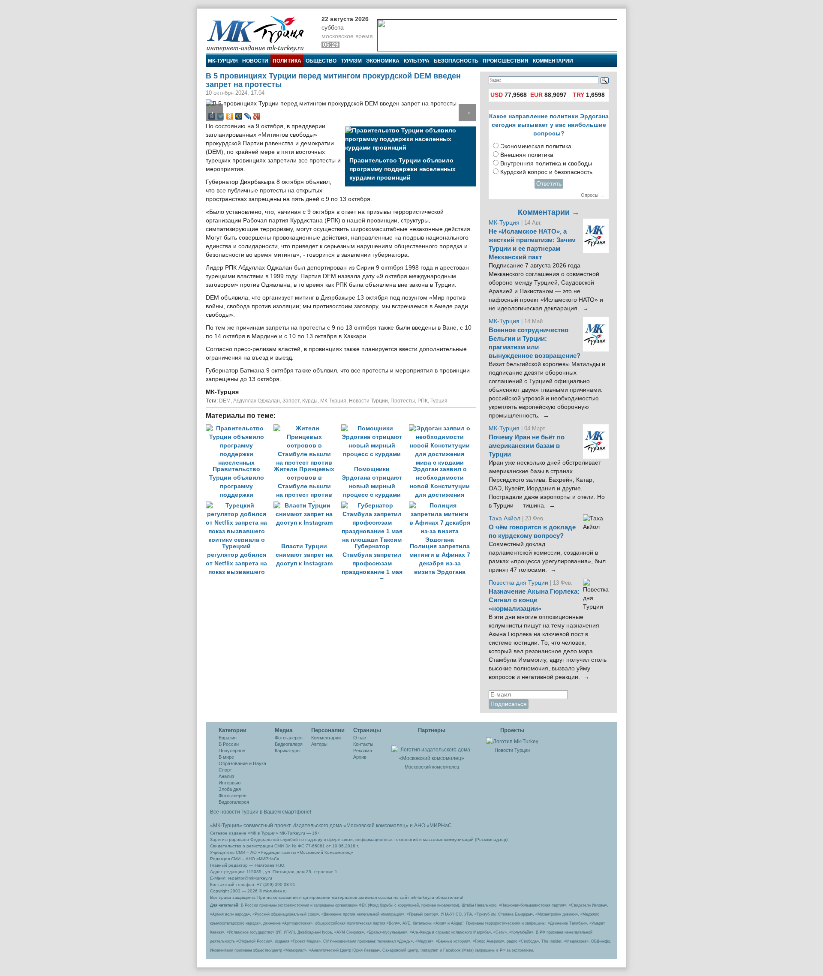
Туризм (351, 61)
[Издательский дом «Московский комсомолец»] (431, 749)
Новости (255, 61)
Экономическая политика (535, 146)
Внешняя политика (526, 155)
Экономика (382, 61)
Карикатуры (287, 750)
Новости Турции (368, 401)
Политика (287, 61)
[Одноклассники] (229, 116)
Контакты (363, 744)
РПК (423, 401)
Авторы (319, 744)
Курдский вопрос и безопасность (546, 172)
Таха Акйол (504, 518)
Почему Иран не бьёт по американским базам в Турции (527, 446)
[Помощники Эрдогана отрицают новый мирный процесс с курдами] (375, 428)
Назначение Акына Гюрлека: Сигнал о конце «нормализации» (534, 600)
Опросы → (592, 195)
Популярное (232, 750)
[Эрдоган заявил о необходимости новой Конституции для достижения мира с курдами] (442, 428)
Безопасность (456, 61)
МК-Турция (223, 61)
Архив (359, 757)
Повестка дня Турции (519, 583)
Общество (321, 61)
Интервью (229, 782)
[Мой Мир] (238, 116)
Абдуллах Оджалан (256, 401)
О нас (359, 737)
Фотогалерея (232, 795)
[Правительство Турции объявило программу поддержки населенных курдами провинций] (239, 428)
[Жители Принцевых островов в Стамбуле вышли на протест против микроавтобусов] (307, 428)
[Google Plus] (256, 116)
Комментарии (553, 61)
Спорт (225, 769)
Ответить (549, 183)
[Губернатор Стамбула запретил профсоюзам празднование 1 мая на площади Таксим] (375, 505)
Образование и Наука (242, 763)
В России (229, 744)
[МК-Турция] (259, 33)
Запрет (291, 401)
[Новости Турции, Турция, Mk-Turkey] (512, 741)
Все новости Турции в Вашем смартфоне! (260, 812)
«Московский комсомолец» (375, 826)
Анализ (226, 776)
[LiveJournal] (247, 116)
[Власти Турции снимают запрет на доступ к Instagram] (307, 505)
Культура (417, 61)
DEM (225, 401)
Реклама (362, 750)
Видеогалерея (234, 802)
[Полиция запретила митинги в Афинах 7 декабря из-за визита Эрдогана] (442, 505)
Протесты (402, 401)
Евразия (228, 737)
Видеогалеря (289, 744)
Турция (439, 401)
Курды (310, 401)
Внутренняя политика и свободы (546, 163)
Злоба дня (230, 789)
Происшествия (506, 61)
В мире (226, 757)
